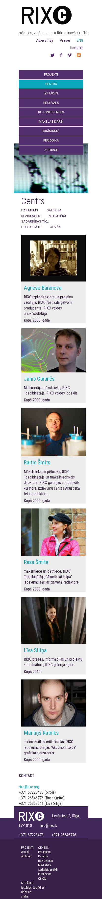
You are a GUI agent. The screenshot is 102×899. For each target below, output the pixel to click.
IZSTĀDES (27, 883)
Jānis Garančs (39, 378)
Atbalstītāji (44, 40)
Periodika (51, 140)
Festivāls (51, 103)
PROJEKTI (27, 847)
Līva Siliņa (35, 650)
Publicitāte (31, 227)
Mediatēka (57, 216)
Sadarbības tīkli (35, 221)
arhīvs (24, 896)
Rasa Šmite (36, 562)
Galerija (54, 210)
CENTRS (43, 847)
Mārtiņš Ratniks (41, 733)
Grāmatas (51, 131)
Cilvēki (55, 227)
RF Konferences (51, 112)
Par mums (29, 210)
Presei (65, 40)
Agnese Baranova (42, 287)
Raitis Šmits (37, 462)
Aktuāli (25, 852)
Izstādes (51, 93)
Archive (25, 856)
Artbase (51, 150)
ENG (80, 40)
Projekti (51, 74)
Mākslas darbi (51, 121)
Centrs (51, 84)
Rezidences (30, 216)
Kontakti (76, 48)
